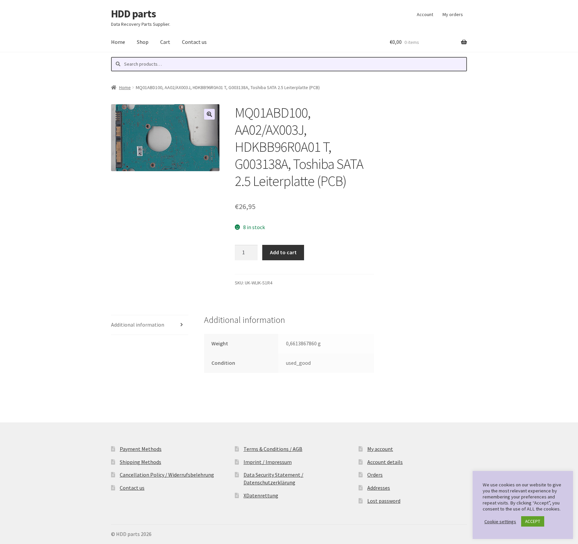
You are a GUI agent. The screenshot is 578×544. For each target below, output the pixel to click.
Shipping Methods (140, 462)
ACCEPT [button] (532, 521)
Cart (165, 42)
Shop (143, 42)
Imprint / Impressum (268, 462)
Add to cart (283, 252)
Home (118, 42)
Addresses (378, 487)
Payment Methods (141, 449)
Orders (375, 474)
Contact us (194, 42)
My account (380, 449)
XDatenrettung (261, 495)
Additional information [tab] (137, 324)
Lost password (383, 500)
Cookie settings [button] (500, 522)
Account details (385, 462)
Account (425, 14)
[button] (209, 114)
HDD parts (133, 13)
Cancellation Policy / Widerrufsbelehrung (167, 474)
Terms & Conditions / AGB (273, 449)
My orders (453, 14)
